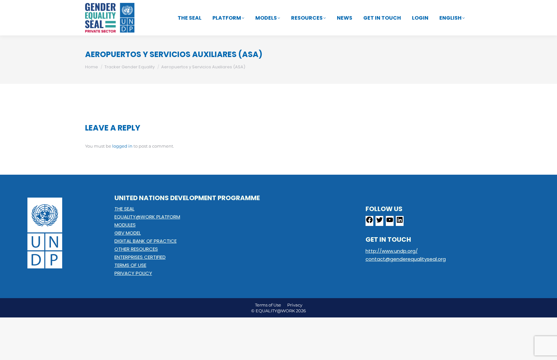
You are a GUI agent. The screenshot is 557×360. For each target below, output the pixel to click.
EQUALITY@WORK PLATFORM (147, 216)
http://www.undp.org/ (392, 251)
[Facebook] (369, 222)
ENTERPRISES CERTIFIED (140, 257)
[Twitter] (379, 222)
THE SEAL (124, 208)
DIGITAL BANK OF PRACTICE (145, 241)
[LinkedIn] (400, 222)
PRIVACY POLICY (133, 273)
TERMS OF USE (130, 265)
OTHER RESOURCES (136, 249)
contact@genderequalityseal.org (406, 259)
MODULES (125, 224)
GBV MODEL (127, 232)
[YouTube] (390, 222)
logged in (122, 146)
